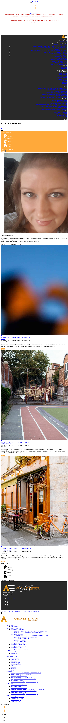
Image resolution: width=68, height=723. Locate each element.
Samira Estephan (63, 74)
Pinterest (9, 141)
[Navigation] (31, 1)
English (36, 1)
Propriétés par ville (59, 43)
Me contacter (62, 70)
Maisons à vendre (62, 67)
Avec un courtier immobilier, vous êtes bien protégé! (53, 109)
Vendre (64, 98)
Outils (65, 110)
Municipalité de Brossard (60, 44)
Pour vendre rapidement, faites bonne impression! (54, 106)
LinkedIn (9, 144)
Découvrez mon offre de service (59, 100)
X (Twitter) (10, 138)
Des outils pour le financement (59, 91)
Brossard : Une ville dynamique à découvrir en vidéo (53, 47)
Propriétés (63, 40)
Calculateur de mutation (61, 113)
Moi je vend (64, 76)
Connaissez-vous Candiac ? (60, 56)
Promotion (64, 83)
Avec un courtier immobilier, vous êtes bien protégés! (53, 97)
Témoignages (63, 68)
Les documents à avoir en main (59, 103)
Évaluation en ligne (62, 115)
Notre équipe (62, 71)
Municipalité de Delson (61, 62)
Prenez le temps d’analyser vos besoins (57, 89)
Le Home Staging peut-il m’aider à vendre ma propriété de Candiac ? (49, 50)
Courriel (9, 146)
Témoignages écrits (62, 79)
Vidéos (64, 65)
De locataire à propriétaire (60, 95)
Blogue (65, 85)
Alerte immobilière (62, 116)
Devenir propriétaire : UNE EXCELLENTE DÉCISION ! (52, 88)
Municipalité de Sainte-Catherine (58, 64)
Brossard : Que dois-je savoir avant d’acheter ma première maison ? (49, 46)
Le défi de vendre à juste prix (59, 107)
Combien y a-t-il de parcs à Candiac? (57, 53)
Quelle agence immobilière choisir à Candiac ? (55, 52)
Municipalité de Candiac (61, 49)
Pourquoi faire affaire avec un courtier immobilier (54, 94)
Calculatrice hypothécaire (60, 112)
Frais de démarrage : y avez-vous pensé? (56, 92)
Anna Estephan (63, 73)
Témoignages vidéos (62, 77)
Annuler (3, 151)
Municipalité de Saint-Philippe (59, 61)
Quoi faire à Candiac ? (61, 55)
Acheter (64, 86)
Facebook (9, 136)
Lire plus (3, 349)
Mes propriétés (63, 41)
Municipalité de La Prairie (60, 58)
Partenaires (64, 82)
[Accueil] (32, 1)
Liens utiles (64, 80)
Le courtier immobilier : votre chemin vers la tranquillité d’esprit (50, 104)
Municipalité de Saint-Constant (59, 59)
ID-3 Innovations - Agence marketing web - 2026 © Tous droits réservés (20, 611)
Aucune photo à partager (7, 149)
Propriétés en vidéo (62, 101)
